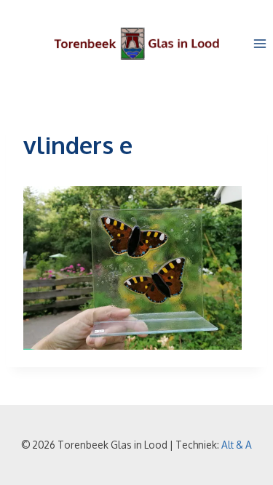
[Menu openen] (259, 43)
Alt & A (236, 444)
